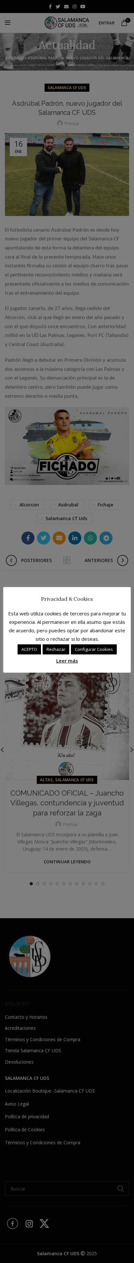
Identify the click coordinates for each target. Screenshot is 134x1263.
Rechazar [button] (56, 649)
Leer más (67, 660)
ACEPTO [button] (29, 649)
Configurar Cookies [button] (94, 649)
